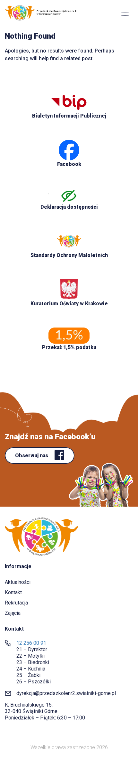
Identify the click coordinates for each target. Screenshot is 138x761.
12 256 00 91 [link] (31, 643)
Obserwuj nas (32, 455)
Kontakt (13, 592)
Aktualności (17, 582)
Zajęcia (13, 613)
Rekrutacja (16, 603)
